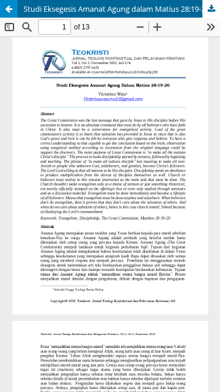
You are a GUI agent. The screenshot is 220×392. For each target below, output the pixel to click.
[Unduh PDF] (211, 9)
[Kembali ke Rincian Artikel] (9, 9)
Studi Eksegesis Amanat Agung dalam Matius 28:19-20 (116, 9)
